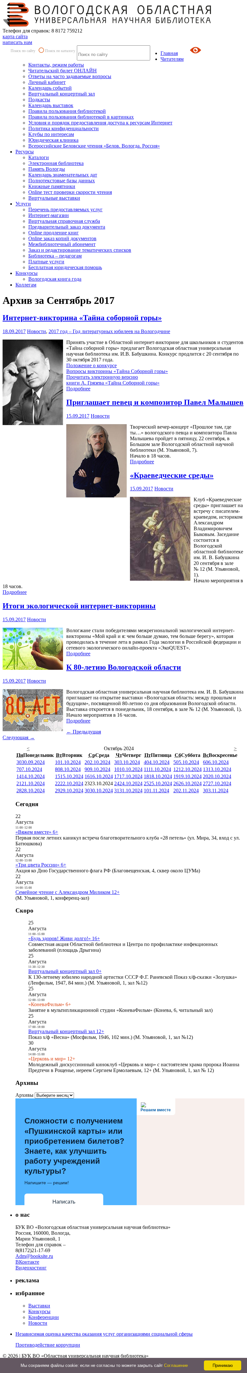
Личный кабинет (47, 82)
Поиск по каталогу (60, 51)
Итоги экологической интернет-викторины (79, 606)
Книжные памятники (51, 186)
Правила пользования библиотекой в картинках (81, 117)
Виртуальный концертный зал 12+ (66, 1031)
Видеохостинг (31, 1267)
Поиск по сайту (23, 51)
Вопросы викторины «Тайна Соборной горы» (117, 371)
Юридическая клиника (53, 140)
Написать (63, 1202)
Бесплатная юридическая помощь (65, 267)
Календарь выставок (50, 105)
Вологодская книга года (54, 279)
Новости (36, 331)
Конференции (43, 1317)
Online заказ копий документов (62, 238)
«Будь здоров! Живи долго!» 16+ (64, 938)
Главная (169, 53)
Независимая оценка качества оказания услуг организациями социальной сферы (104, 1334)
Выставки (39, 1305)
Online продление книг (53, 232)
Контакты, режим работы (56, 65)
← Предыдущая (83, 731)
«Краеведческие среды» (172, 475)
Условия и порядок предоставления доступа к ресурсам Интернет (100, 122)
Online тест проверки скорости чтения (70, 192)
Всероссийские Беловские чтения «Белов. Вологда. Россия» (94, 146)
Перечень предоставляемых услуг (65, 209)
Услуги (23, 203)
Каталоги (38, 157)
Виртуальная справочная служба (64, 221)
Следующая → (19, 737)
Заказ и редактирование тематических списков (79, 250)
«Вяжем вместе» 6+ (36, 832)
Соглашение (176, 1365)
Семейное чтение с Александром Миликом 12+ (67, 892)
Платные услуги (46, 261)
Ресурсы (24, 151)
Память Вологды (46, 169)
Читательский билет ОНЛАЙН (62, 70)
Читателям (172, 59)
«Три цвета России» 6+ (40, 865)
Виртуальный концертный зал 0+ (65, 971)
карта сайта (15, 36)
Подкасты (39, 99)
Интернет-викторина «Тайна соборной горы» (82, 318)
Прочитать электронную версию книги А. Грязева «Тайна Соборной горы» (113, 380)
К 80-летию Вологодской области (123, 667)
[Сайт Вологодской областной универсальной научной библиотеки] (107, 25)
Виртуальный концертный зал (61, 93)
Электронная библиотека (56, 163)
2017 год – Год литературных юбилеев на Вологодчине (109, 331)
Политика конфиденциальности (63, 128)
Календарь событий (50, 88)
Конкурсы (26, 273)
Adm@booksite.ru (34, 1256)
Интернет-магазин (48, 215)
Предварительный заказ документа (66, 227)
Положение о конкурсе (91, 365)
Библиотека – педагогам (55, 256)
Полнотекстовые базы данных (61, 180)
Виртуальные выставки (54, 198)
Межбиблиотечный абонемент (62, 244)
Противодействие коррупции (47, 1345)
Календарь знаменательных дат (62, 174)
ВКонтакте (27, 1262)
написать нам (17, 42)
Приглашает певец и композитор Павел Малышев (154, 402)
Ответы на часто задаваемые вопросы (69, 76)
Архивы (24, 1095)
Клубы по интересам (51, 134)
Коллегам (25, 284)
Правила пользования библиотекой (67, 111)
